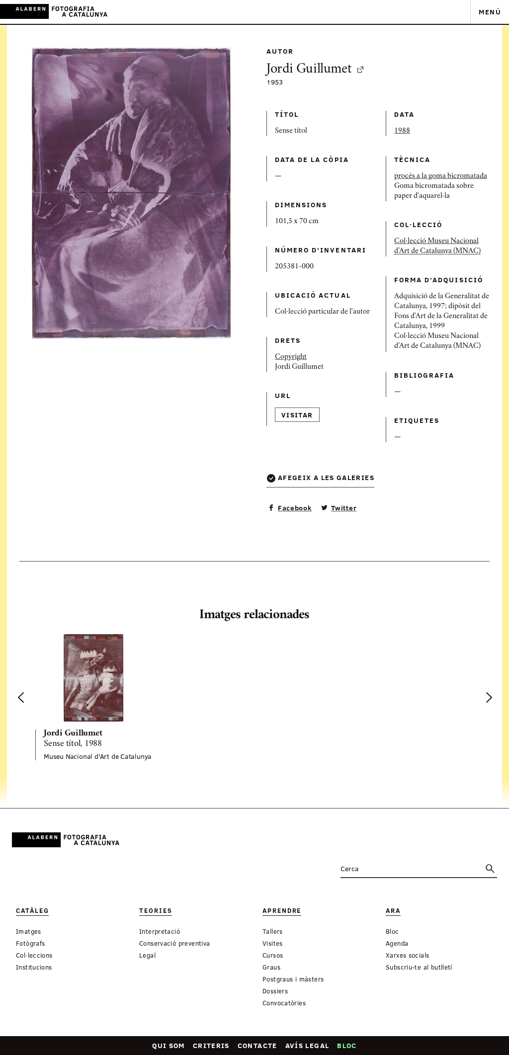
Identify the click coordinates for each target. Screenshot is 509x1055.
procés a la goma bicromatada (440, 176)
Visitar (297, 414)
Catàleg (32, 910)
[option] (103, 697)
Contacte (257, 1045)
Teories (155, 910)
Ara (393, 910)
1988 (402, 131)
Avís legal (307, 1045)
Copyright (291, 357)
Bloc (346, 1045)
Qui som (168, 1045)
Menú (490, 11)
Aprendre (281, 910)
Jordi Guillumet (308, 70)
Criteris (211, 1045)
